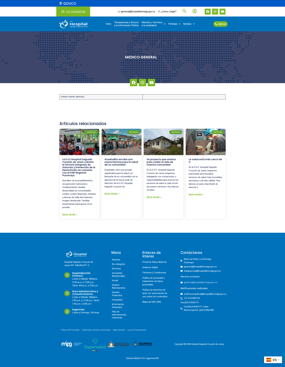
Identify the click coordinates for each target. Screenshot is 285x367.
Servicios (116, 268)
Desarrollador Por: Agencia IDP (142, 358)
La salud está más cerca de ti (205, 161)
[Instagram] (215, 12)
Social (115, 280)
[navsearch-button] (183, 11)
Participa (172, 24)
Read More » (69, 214)
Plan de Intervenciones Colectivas (119, 314)
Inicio (108, 24)
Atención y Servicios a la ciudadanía (152, 24)
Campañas (117, 299)
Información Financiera (118, 306)
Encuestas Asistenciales (118, 274)
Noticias (187, 24)
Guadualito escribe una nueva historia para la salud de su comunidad (121, 162)
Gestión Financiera (117, 294)
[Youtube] (222, 12)
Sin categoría (118, 264)
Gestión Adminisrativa (118, 286)
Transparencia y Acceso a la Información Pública (126, 24)
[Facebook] (208, 12)
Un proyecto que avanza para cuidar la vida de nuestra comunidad (161, 162)
